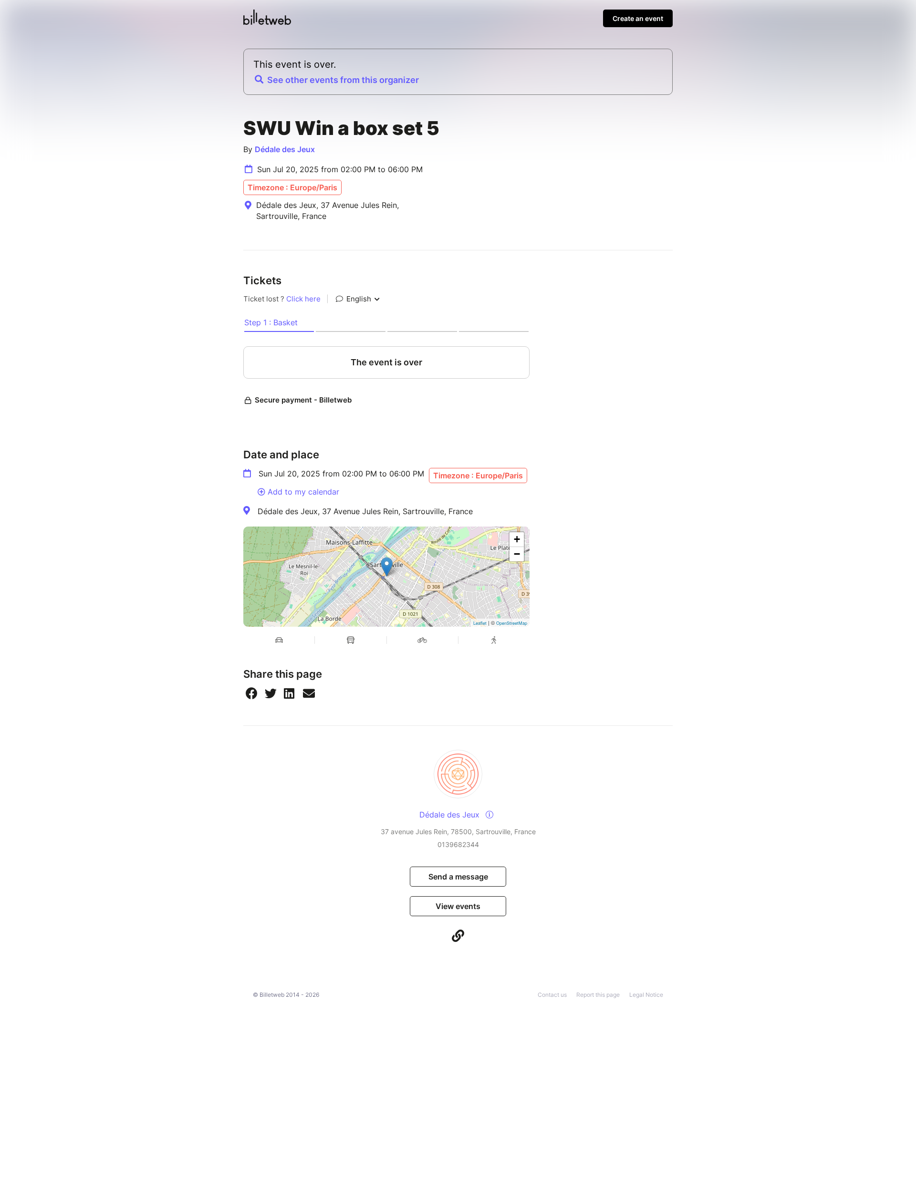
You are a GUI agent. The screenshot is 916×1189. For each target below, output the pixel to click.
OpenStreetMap (511, 623)
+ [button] (517, 539)
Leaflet (480, 623)
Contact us (552, 994)
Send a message (458, 876)
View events (458, 906)
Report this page (598, 994)
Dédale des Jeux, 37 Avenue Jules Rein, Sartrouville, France (365, 511)
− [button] (517, 554)
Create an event (638, 18)
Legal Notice (646, 994)
